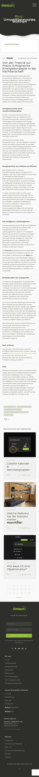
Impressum (9, 740)
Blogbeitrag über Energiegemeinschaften (22, 353)
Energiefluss (9, 697)
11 (25, 589)
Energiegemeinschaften (12, 409)
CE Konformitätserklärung (14, 750)
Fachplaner (9, 670)
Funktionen (9, 704)
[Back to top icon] (35, 773)
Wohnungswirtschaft (12, 680)
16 (21, 593)
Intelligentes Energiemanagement (16, 412)
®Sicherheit (11, 707)
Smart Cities (8, 415)
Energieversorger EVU (13, 683)
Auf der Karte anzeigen (12, 729)
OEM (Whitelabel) (11, 677)
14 (13, 593)
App (9, 711)
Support (8, 757)
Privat (7, 660)
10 (21, 589)
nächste (19, 597)
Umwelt (8, 694)
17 (25, 593)
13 (10, 593)
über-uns (8, 747)
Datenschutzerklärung (13, 744)
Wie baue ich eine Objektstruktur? (18, 568)
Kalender (8, 700)
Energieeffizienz (9, 407)
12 (29, 589)
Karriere (8, 754)
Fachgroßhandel (11, 667)
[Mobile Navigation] (34, 5)
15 (17, 593)
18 (29, 593)
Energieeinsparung (24, 407)
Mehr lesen (27, 475)
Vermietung (9, 673)
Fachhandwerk (10, 663)
